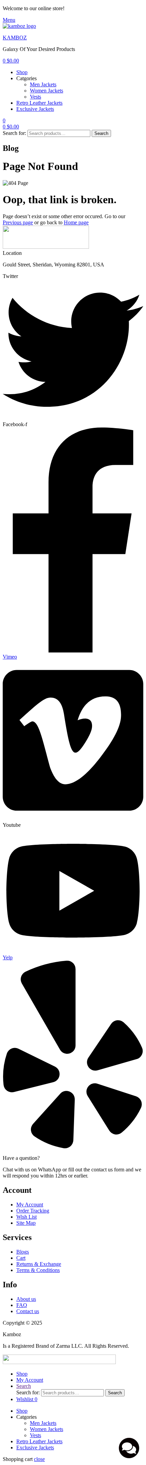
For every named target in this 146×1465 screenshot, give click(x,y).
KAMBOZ (15, 37)
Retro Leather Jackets (39, 103)
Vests (35, 97)
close (39, 1459)
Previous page (18, 222)
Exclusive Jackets (35, 109)
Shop (22, 72)
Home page (76, 222)
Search (101, 133)
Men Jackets (43, 84)
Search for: (14, 133)
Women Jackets (46, 90)
